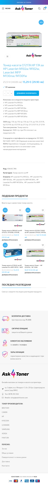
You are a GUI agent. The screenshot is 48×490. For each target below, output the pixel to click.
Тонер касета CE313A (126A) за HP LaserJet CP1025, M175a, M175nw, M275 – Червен (35, 232)
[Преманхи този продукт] (24, 394)
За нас (4, 449)
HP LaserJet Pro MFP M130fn (24, 180)
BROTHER (5, 408)
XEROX (4, 433)
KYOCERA (5, 421)
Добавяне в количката (27, 93)
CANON (4, 412)
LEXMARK (5, 425)
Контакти (5, 466)
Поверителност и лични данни (14, 457)
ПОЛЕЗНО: (6, 444)
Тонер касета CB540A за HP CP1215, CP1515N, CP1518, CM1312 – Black (12, 232)
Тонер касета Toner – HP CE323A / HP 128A (33, 266)
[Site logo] (24, 8)
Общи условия (7, 453)
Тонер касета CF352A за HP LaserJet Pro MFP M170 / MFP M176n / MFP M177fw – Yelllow (12, 268)
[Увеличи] (7, 56)
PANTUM (5, 438)
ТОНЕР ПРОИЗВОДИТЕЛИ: (12, 404)
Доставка (6, 461)
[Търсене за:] (39, 8)
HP (3, 416)
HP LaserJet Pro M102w (20, 177)
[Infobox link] (24, 318)
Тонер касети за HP (20, 173)
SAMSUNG (6, 429)
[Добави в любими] (20, 210)
